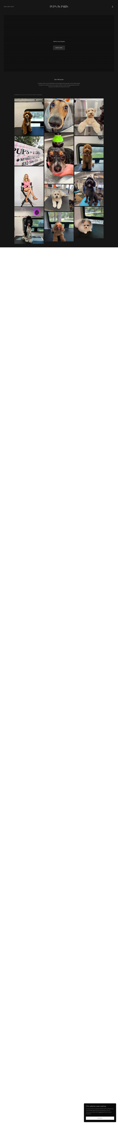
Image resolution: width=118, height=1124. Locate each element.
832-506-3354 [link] (9, 6)
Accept (100, 1118)
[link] (59, 7)
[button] (112, 6)
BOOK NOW (59, 47)
